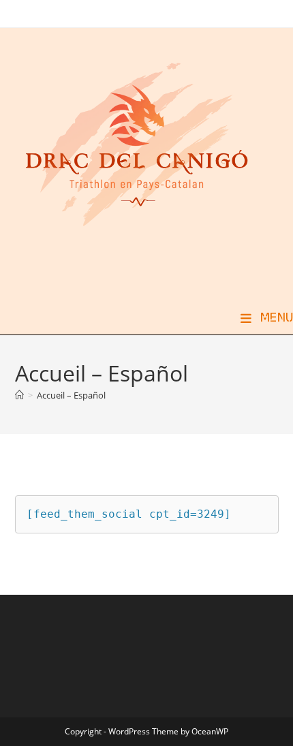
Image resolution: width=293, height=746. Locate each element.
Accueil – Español (71, 395)
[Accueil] (19, 395)
